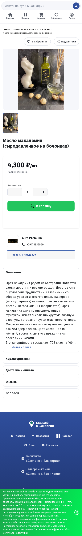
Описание (13, 272)
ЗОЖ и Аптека (43, 29)
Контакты (52, 445)
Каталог (67, 435)
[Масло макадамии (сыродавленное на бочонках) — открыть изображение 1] (41, 79)
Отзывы (11, 381)
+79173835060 (35, 244)
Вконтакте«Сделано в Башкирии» (43, 458)
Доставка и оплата (20, 370)
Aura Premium (32, 238)
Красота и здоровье (24, 29)
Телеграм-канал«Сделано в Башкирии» (43, 471)
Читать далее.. (22, 347)
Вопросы (12, 393)
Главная (6, 29)
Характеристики (18, 359)
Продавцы (42, 435)
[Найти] (76, 5)
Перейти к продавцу (23, 254)
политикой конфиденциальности (37, 519)
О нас (31, 445)
